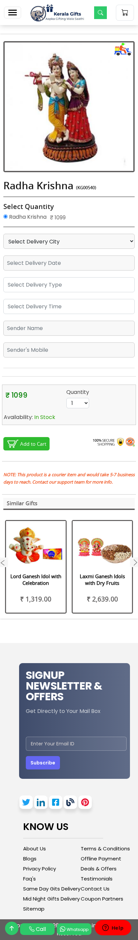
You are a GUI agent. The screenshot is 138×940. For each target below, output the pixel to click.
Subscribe (42, 762)
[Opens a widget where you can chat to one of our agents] (112, 928)
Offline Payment (101, 858)
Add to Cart (33, 443)
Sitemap (34, 908)
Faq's (29, 878)
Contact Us (95, 888)
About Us (34, 848)
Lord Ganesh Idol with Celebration (35, 579)
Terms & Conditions (105, 848)
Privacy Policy (39, 868)
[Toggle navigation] (12, 12)
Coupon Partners (102, 898)
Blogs (30, 858)
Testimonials (97, 878)
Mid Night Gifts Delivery (51, 898)
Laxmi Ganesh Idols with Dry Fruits (102, 579)
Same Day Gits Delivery (51, 888)
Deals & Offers (99, 868)
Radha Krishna (27, 217)
